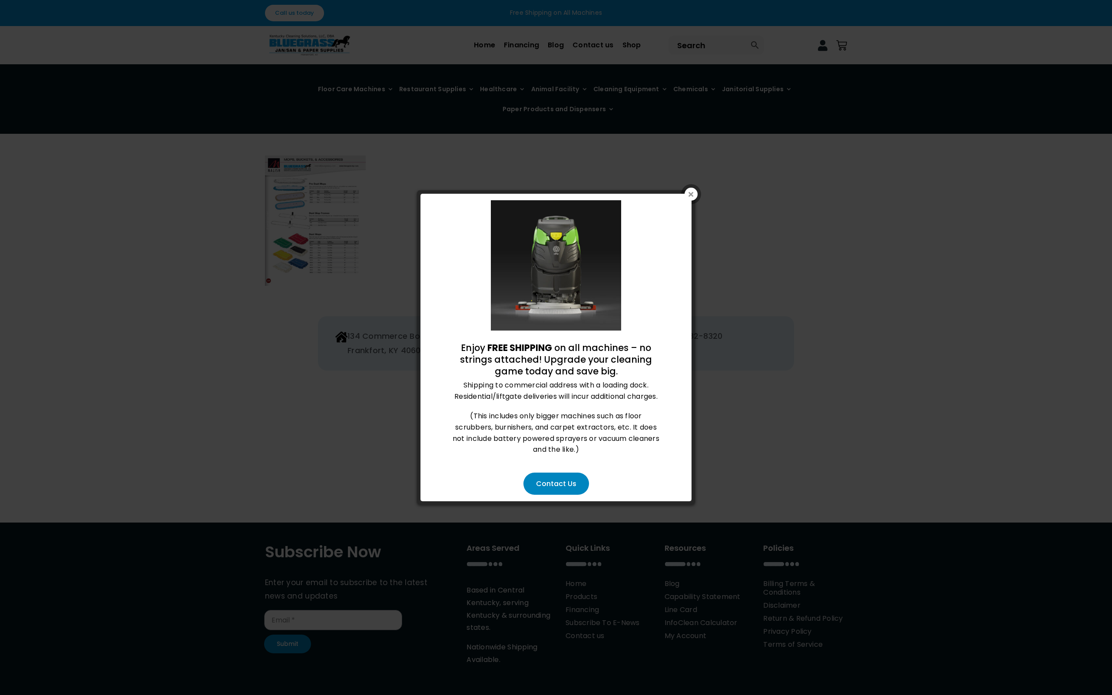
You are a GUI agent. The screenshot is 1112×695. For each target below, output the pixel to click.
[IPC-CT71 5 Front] (556, 206)
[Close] (691, 194)
